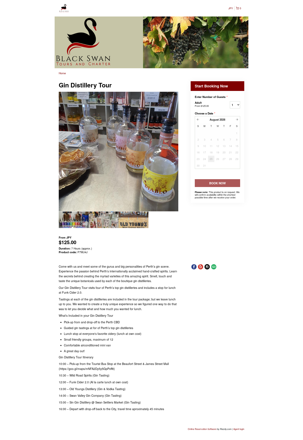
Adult (202, 104)
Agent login (238, 429)
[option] (74, 220)
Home (62, 73)
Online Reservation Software (202, 429)
